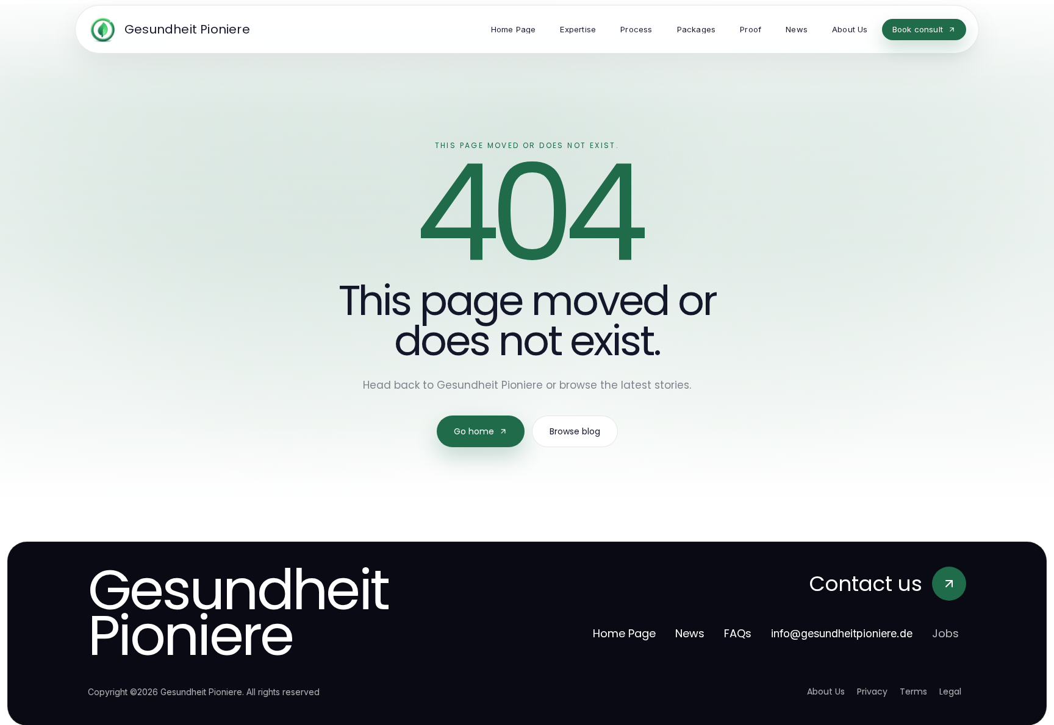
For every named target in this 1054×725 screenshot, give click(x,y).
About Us (826, 691)
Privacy (872, 691)
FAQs (737, 633)
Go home (474, 431)
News (689, 633)
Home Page (624, 633)
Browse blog (575, 431)
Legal (950, 691)
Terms (913, 691)
